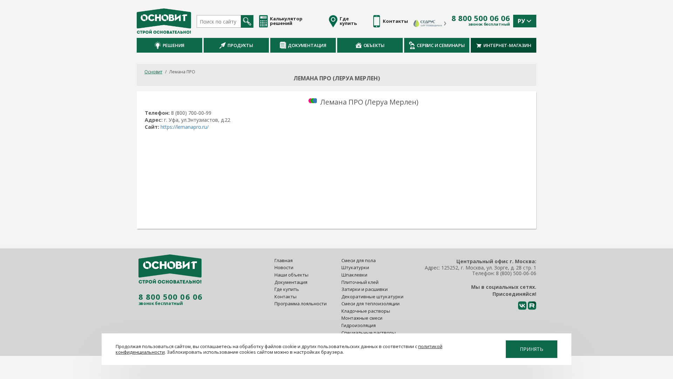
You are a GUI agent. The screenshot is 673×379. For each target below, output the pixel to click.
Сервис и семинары (441, 45)
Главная (283, 260)
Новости (283, 267)
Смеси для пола (358, 260)
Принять (531, 349)
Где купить (286, 289)
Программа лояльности (300, 303)
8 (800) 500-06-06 (516, 273)
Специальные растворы (368, 333)
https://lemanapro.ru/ (185, 127)
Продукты (240, 45)
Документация (307, 45)
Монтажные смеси (361, 318)
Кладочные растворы (365, 311)
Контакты (285, 296)
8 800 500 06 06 (480, 18)
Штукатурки (355, 267)
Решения (174, 45)
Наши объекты (291, 275)
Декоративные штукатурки (372, 296)
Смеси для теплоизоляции (370, 303)
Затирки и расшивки (364, 289)
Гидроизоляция (359, 325)
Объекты (374, 45)
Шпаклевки (354, 275)
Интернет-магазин (507, 45)
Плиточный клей (360, 282)
